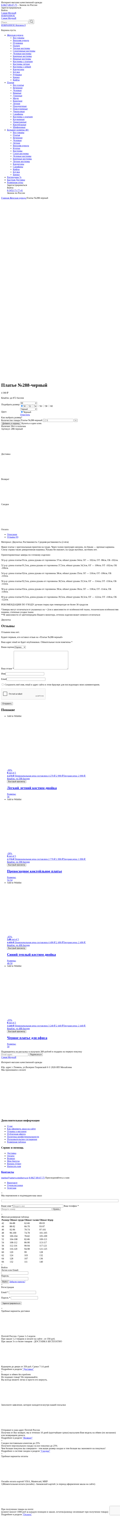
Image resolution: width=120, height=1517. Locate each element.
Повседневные (20, 109)
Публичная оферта (16, 1134)
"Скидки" (45, 1451)
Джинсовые (19, 111)
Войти (5, 1282)
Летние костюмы (21, 161)
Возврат (11, 1158)
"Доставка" (28, 1369)
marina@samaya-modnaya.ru (14, 1177)
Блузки (16, 72)
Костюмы (17, 151)
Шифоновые (19, 127)
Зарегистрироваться (11, 1303)
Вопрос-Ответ (14, 1163)
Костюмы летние (21, 64)
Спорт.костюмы (21, 153)
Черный (27, 412)
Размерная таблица (16, 1142)
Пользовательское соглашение (22, 1139)
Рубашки (17, 74)
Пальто (16, 45)
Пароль (5, 1297)
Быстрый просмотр (16, 781)
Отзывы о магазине (16, 1131)
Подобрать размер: (10, 404)
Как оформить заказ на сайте (21, 1129)
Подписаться (36, 1054)
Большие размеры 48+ (18, 130)
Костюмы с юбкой (22, 66)
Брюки (16, 77)
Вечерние (18, 88)
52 (30, 406)
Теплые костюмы (21, 48)
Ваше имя (7, 1206)
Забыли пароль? (17, 1281)
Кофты (16, 80)
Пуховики (18, 43)
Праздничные (20, 106)
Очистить (25, 414)
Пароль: (5, 1276)
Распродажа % (14, 177)
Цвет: (4, 412)
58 (46, 406)
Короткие (17, 101)
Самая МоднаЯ (8, 13)
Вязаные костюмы (22, 59)
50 (24, 406)
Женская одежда (15, 35)
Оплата (10, 1156)
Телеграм (11, 1188)
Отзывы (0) (12, 537)
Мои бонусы (13, 1161)
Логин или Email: (10, 1270)
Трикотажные (19, 122)
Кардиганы (18, 69)
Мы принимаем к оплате (13, 1070)
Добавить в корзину (11, 423)
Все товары (18, 38)
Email (4, 679)
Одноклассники (15, 1185)
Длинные (17, 95)
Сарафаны (18, 114)
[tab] (63, 534)
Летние (16, 103)
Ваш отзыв (7, 668)
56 (41, 406)
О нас (10, 1126)
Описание (12, 534)
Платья (10, 82)
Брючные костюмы (22, 56)
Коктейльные (19, 124)
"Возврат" (28, 1438)
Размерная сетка (15, 182)
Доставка (11, 1153)
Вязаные (17, 93)
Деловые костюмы (22, 53)
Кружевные (19, 119)
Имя (3, 673)
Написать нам (14, 1166)
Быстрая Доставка (16, 180)
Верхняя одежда (21, 40)
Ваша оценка (7, 647)
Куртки (16, 148)
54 (35, 406)
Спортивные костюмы (24, 51)
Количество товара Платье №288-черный (21, 420)
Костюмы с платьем (23, 61)
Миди (16, 98)
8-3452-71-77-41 (15, 190)
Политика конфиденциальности (23, 1136)
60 (51, 406)
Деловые (17, 90)
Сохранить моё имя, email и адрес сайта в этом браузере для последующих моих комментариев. (52, 684)
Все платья (18, 85)
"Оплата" (27, 1514)
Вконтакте (12, 1182)
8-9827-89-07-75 (9, 5)
